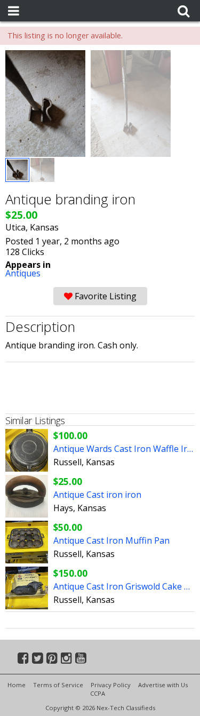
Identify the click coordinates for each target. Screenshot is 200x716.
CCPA (97, 693)
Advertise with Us (163, 685)
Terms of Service (58, 685)
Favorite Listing (105, 296)
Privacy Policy (111, 685)
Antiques (23, 273)
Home (16, 685)
